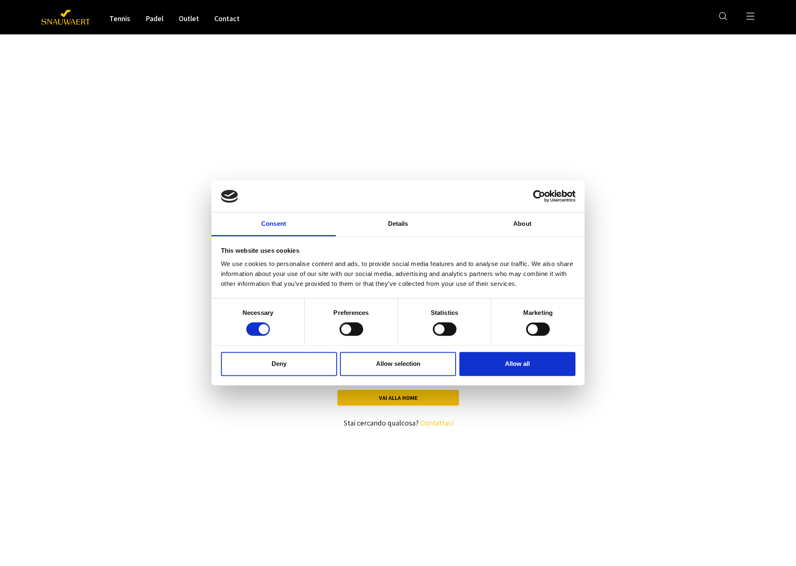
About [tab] (522, 223)
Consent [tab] (273, 223)
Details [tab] (398, 223)
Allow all (517, 363)
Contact (227, 18)
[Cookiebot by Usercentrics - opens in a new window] (539, 196)
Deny (279, 363)
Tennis (119, 18)
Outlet (189, 18)
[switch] (351, 329)
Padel (154, 18)
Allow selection (398, 363)
